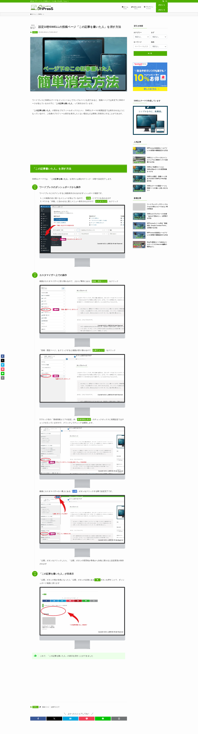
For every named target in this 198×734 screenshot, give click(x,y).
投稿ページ (45, 707)
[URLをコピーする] (119, 719)
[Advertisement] (78, 139)
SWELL (35, 32)
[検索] (166, 1)
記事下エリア (55, 707)
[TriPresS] (41, 7)
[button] (38, 719)
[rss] (163, 1)
